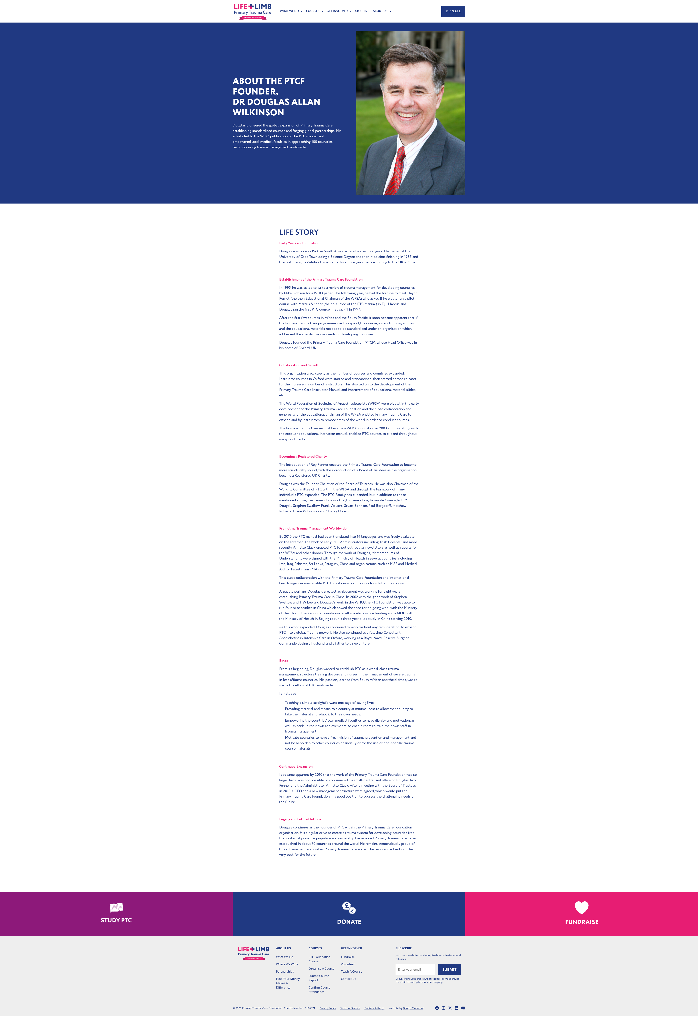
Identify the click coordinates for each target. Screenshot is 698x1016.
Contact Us (348, 979)
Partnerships (285, 971)
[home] (253, 11)
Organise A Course (321, 969)
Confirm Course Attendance (319, 989)
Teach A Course (351, 971)
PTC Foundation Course (319, 959)
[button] (290, 11)
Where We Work (287, 964)
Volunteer (348, 964)
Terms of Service (350, 1008)
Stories (361, 11)
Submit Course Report (319, 978)
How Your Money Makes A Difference (288, 983)
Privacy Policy (328, 1008)
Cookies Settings (374, 1008)
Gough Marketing (413, 1008)
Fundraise (348, 957)
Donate (453, 11)
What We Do (284, 957)
